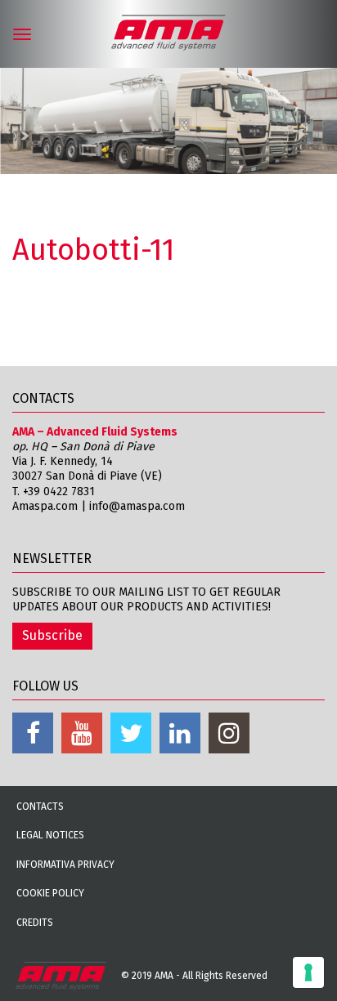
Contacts (40, 806)
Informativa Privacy (65, 864)
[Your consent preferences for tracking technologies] (308, 972)
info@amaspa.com (137, 506)
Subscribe (52, 635)
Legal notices (50, 835)
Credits (34, 922)
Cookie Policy (50, 893)
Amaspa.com (45, 506)
